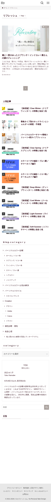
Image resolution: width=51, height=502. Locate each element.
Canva (9, 316)
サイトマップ (28, 491)
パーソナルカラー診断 (14, 250)
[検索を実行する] (46, 407)
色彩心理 (8, 332)
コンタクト (7, 491)
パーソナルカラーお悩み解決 (17, 285)
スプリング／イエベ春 (14, 260)
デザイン (9, 306)
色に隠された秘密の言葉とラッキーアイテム (22, 337)
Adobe (9, 311)
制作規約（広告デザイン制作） (33, 488)
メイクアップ (11, 280)
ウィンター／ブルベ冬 (14, 265)
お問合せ (25, 494)
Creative (8, 301)
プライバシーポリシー (14, 488)
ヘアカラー (10, 275)
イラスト (9, 321)
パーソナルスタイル (13, 291)
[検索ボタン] (42, 3)
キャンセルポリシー (41, 491)
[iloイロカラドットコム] (2, 3)
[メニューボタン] (48, 3)
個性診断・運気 (11, 326)
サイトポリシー (17, 491)
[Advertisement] (25, 447)
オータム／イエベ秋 (13, 256)
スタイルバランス (12, 296)
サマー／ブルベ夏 (12, 270)
